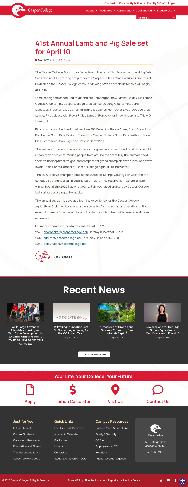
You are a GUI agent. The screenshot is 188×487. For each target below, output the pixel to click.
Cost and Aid (144, 10)
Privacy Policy (75, 480)
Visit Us (115, 401)
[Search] (174, 17)
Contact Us (158, 401)
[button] (94, 354)
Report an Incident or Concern (125, 480)
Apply (30, 401)
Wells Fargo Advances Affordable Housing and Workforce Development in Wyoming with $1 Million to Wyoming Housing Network (25, 333)
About (90, 10)
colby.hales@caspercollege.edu (66, 244)
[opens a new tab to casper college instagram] (162, 480)
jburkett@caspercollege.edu (62, 238)
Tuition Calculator (73, 401)
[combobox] (154, 17)
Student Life (164, 10)
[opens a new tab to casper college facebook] (176, 480)
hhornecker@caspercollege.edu (66, 232)
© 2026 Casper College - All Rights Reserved (26, 480)
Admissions (124, 10)
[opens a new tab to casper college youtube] (169, 480)
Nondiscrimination (95, 480)
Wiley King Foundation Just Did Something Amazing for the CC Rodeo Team (71, 330)
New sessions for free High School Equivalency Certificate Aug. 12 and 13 (162, 330)
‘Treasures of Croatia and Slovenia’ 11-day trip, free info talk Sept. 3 (117, 330)
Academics (105, 10)
